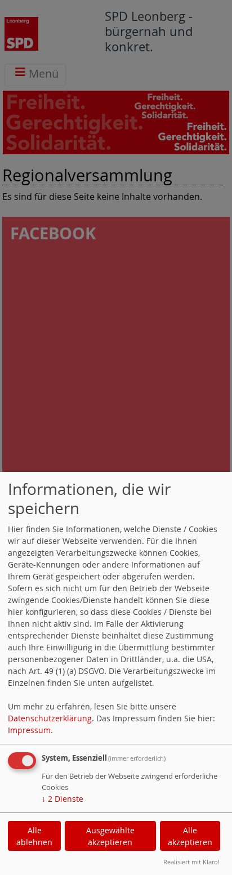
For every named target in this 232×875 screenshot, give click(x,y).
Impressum (29, 730)
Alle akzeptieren (190, 836)
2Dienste (62, 798)
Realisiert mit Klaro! (191, 862)
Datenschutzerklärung (50, 718)
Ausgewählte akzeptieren (110, 836)
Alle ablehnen (34, 836)
